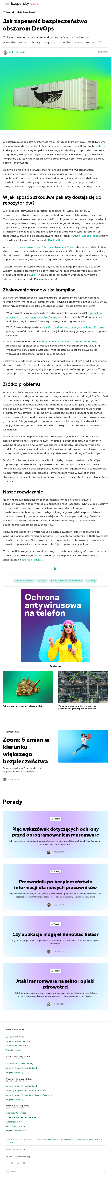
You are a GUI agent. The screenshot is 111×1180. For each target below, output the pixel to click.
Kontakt (8, 1149)
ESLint (33, 274)
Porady (56, 819)
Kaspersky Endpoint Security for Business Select (26, 1090)
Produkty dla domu (15, 1029)
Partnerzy (23, 1149)
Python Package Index (84, 235)
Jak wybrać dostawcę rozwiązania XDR (22, 706)
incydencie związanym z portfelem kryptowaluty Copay (40, 247)
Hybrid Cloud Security (15, 1126)
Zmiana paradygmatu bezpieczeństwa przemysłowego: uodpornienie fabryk (77, 707)
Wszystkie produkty (14, 1050)
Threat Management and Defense (20, 1117)
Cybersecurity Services (15, 1113)
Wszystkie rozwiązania (15, 1131)
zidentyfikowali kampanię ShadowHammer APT (67, 341)
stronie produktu (32, 559)
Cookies (10, 1142)
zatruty (100, 146)
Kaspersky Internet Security (17, 1041)
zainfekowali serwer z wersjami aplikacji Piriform (74, 327)
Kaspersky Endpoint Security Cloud (21, 1068)
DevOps (42, 580)
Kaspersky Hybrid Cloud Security (21, 12)
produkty (91, 580)
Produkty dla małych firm (17, 1056)
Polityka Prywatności (51, 1139)
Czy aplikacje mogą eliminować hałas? (55, 934)
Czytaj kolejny (12, 732)
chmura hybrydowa (24, 580)
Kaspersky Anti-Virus (14, 1037)
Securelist (8, 1157)
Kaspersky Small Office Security (19, 1064)
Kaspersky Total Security (16, 1046)
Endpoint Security (13, 1122)
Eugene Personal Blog (22, 1157)
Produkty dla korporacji (17, 1106)
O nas (15, 1149)
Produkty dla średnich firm (18, 1079)
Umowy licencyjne (95, 1139)
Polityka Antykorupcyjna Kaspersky (74, 1139)
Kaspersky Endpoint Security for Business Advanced (28, 1095)
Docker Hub (55, 240)
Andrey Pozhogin (17, 52)
